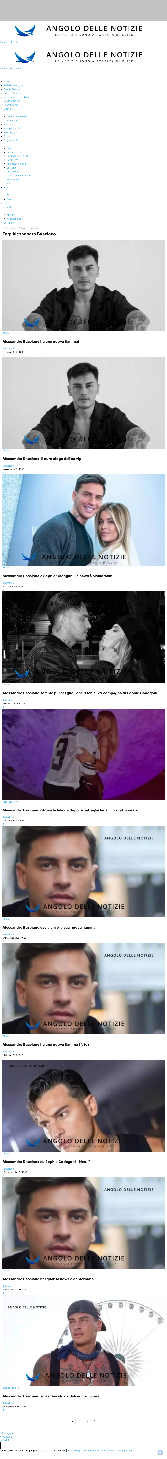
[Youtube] (1, 1436)
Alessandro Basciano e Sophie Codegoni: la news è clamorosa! (57, 576)
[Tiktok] (1, 1440)
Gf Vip (5, 333)
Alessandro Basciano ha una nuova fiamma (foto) (45, 1044)
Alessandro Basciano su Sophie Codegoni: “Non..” (46, 1162)
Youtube (7, 1436)
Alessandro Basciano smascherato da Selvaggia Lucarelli (52, 1396)
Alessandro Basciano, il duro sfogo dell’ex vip (41, 459)
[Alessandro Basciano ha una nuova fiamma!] (83, 285)
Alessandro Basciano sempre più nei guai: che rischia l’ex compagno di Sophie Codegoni (79, 693)
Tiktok (6, 1440)
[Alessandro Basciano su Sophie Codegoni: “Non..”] (83, 1106)
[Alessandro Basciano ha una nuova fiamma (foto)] (83, 988)
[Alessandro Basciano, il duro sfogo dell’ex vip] (83, 403)
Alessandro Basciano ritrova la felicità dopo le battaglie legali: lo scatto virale (70, 810)
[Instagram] (1, 1433)
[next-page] (94, 1421)
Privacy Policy (124, 1450)
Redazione (8, 348)
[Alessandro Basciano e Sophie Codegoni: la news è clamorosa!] (83, 520)
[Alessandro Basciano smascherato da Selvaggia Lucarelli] (83, 1340)
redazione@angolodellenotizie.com (86, 1450)
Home (5, 228)
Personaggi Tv (10, 801)
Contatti (111, 1450)
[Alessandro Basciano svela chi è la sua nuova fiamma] (83, 871)
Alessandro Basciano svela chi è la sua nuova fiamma (49, 927)
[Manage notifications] (160, 1452)
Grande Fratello (10, 1387)
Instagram (8, 1433)
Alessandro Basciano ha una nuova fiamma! (40, 341)
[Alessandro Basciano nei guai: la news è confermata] (83, 1223)
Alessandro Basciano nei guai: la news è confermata (48, 1279)
